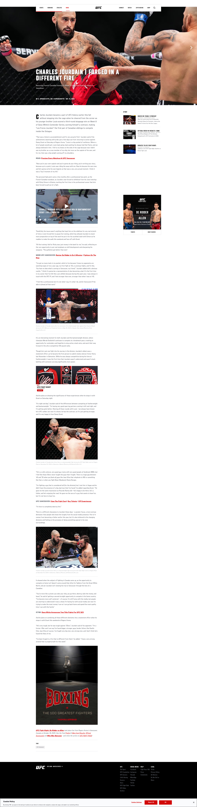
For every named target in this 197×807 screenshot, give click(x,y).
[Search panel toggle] (154, 8)
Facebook (133, 770)
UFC (121, 767)
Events (41, 8)
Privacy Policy (155, 772)
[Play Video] (66, 206)
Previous (6, 47)
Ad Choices (154, 775)
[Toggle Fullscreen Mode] (93, 219)
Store (121, 783)
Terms (152, 770)
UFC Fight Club (124, 786)
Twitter (132, 786)
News (67, 8)
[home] (98, 8)
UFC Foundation (124, 772)
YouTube (132, 780)
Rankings (50, 8)
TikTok (132, 783)
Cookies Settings (136, 802)
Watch (130, 8)
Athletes (59, 8)
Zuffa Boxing (139, 8)
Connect (121, 8)
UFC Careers (123, 775)
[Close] (193, 802)
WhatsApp (133, 778)
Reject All (151, 802)
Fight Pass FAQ (145, 770)
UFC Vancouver (40, 747)
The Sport (123, 770)
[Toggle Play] (40, 219)
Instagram (133, 772)
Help (142, 767)
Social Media (134, 767)
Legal (152, 767)
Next (190, 47)
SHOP (148, 8)
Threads (132, 775)
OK (165, 802)
